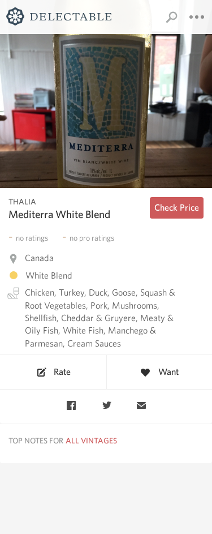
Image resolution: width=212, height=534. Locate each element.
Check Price (176, 207)
